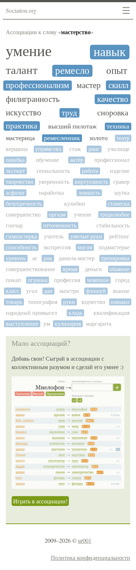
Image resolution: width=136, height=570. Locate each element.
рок (48, 258)
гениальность (53, 170)
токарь (14, 301)
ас (34, 258)
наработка (51, 192)
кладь (75, 312)
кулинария (68, 323)
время (70, 269)
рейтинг (119, 236)
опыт (116, 71)
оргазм (57, 214)
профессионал (111, 160)
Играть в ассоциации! (40, 501)
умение (28, 51)
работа (90, 170)
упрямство (48, 149)
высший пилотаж (72, 126)
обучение (47, 160)
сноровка (112, 113)
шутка (121, 192)
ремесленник (62, 138)
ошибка (15, 160)
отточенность (60, 225)
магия (85, 247)
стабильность (112, 225)
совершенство (23, 214)
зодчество (93, 301)
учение (82, 214)
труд (69, 113)
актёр (76, 160)
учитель (53, 236)
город (122, 280)
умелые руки (86, 236)
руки (69, 301)
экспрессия (57, 247)
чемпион (98, 280)
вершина (17, 149)
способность (21, 247)
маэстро (69, 291)
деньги (93, 269)
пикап (13, 280)
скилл (118, 85)
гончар (14, 225)
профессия (67, 280)
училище (118, 149)
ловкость (89, 192)
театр (122, 138)
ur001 (84, 540)
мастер (89, 85)
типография (42, 301)
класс (12, 291)
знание (120, 291)
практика (21, 126)
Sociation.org (21, 10)
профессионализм (37, 85)
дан (48, 291)
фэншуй (96, 291)
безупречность (24, 203)
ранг (94, 149)
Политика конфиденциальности (90, 557)
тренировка (115, 258)
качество (112, 99)
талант (22, 70)
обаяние (119, 269)
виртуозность (91, 181)
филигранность (32, 99)
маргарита (98, 323)
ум (47, 323)
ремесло (72, 71)
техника (118, 126)
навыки (120, 301)
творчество (19, 181)
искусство (23, 113)
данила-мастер (77, 258)
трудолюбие (114, 214)
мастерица (20, 138)
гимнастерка (21, 236)
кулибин (74, 203)
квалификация (111, 312)
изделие (119, 170)
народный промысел (31, 312)
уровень (16, 258)
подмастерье (114, 247)
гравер (121, 181)
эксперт (15, 170)
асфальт (15, 192)
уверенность (53, 181)
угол (31, 291)
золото (98, 138)
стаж (75, 149)
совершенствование (30, 269)
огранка (38, 280)
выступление (22, 323)
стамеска (118, 203)
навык (110, 52)
